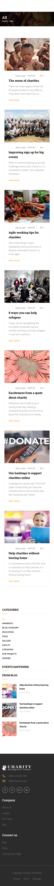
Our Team (7, 819)
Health (6, 645)
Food (5, 636)
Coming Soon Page (11, 853)
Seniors (6, 658)
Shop (4, 848)
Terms (26, 878)
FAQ (4, 824)
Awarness (7, 623)
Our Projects (9, 653)
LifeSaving (7, 649)
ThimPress (36, 873)
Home (5, 21)
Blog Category (10, 627)
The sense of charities (24, 80)
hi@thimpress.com (17, 781)
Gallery (6, 640)
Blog (4, 842)
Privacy (16, 878)
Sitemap (36, 878)
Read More (14, 100)
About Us (7, 807)
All (4, 619)
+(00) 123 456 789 (17, 776)
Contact (6, 813)
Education (8, 632)
